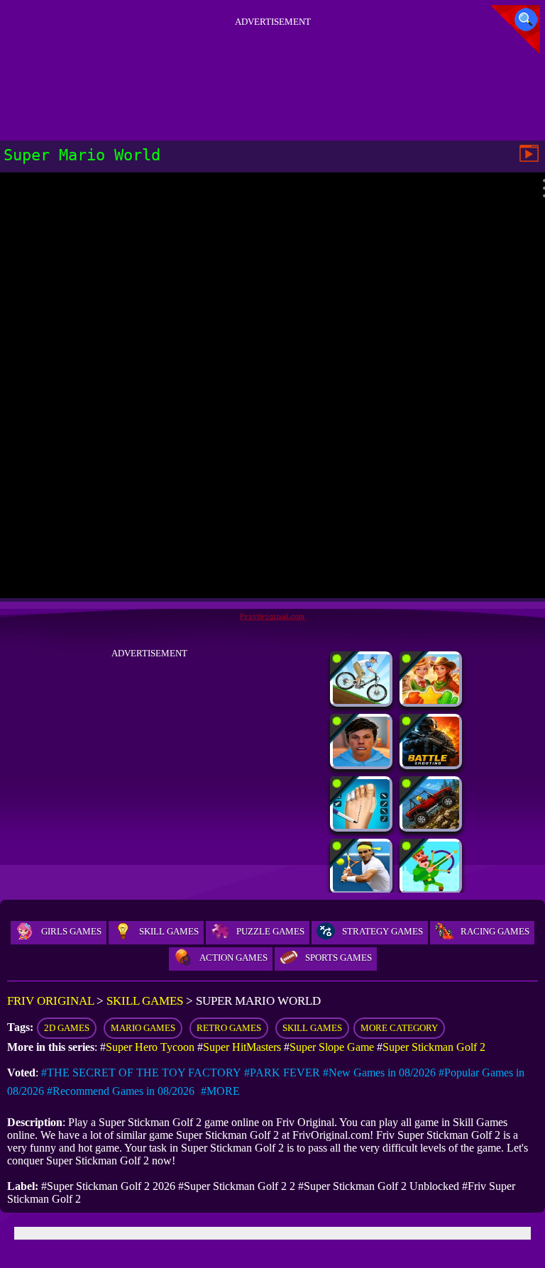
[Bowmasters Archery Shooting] (430, 887)
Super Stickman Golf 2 (433, 1047)
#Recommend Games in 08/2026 (120, 1091)
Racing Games (495, 931)
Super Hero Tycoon (150, 1047)
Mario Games (143, 1027)
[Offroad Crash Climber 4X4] (430, 825)
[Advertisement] (272, 63)
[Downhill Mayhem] (361, 700)
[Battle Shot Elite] (430, 762)
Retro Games (229, 1027)
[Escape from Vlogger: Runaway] (361, 762)
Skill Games (169, 931)
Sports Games (338, 957)
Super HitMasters (242, 1047)
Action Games (233, 957)
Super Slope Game (332, 1047)
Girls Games (71, 931)
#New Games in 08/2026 (379, 1072)
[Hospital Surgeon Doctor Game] (361, 825)
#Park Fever (282, 1072)
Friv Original (50, 1001)
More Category (399, 1027)
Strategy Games (382, 931)
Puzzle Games (270, 931)
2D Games (66, 1027)
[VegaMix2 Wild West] (430, 700)
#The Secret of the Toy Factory (141, 1072)
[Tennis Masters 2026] (361, 887)
